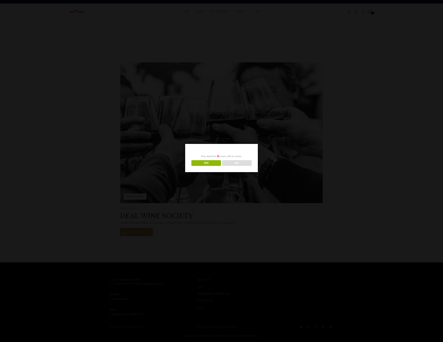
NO (237, 163)
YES (206, 163)
